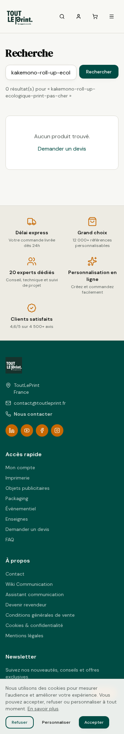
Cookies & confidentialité (34, 625)
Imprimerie (18, 478)
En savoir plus (43, 709)
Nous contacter (33, 414)
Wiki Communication (29, 584)
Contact (15, 574)
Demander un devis (62, 148)
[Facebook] (42, 430)
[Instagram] (57, 430)
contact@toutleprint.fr (40, 403)
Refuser (20, 722)
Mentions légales (24, 635)
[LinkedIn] (12, 430)
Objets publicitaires (28, 488)
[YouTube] (27, 430)
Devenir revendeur (26, 605)
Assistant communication (35, 594)
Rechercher (99, 72)
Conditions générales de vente (40, 615)
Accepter (94, 722)
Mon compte (20, 467)
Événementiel (21, 509)
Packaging (17, 498)
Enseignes (17, 519)
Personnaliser (56, 722)
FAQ (10, 539)
